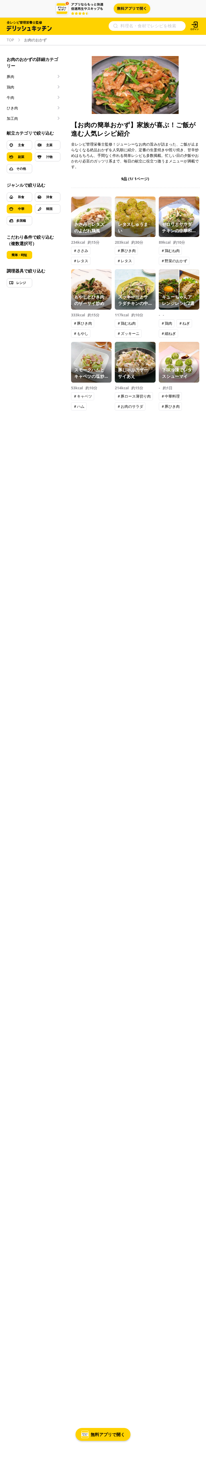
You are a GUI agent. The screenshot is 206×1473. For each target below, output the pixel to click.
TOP (10, 40)
